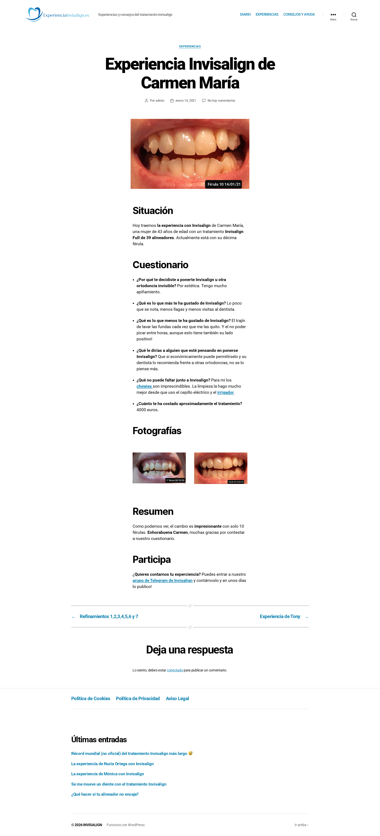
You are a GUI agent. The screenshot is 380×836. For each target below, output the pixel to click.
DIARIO (245, 14)
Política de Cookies (90, 698)
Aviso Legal (177, 698)
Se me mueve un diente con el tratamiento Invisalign (118, 784)
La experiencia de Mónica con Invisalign (107, 774)
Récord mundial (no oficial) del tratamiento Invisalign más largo (129, 753)
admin (160, 100)
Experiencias (190, 46)
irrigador (225, 392)
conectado (175, 670)
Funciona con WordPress (125, 825)
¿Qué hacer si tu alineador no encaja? (105, 794)
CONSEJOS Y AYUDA (299, 14)
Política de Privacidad (138, 698)
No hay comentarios (221, 100)
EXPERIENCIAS (267, 14)
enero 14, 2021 (186, 100)
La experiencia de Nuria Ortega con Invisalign (112, 763)
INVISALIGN (92, 825)
